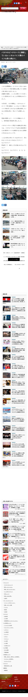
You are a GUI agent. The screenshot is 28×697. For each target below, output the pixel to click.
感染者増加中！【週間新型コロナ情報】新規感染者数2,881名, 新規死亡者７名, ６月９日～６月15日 (19, 253)
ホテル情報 (6, 650)
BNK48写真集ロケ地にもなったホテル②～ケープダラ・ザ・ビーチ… (18, 245)
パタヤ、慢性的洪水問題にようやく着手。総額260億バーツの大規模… (18, 223)
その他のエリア (7, 645)
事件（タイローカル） (21, 530)
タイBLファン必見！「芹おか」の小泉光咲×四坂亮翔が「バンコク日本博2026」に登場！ (18, 343)
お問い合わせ (17, 681)
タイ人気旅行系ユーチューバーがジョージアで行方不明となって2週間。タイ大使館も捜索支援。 (17, 528)
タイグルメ (6, 614)
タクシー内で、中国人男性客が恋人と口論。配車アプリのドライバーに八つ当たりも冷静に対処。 (14, 393)
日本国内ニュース (7, 654)
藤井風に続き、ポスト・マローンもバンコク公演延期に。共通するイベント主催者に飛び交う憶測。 (14, 384)
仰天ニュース (6, 593)
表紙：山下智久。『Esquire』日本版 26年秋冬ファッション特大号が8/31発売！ (18, 318)
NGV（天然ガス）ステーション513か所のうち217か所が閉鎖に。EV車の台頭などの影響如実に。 (8, 253)
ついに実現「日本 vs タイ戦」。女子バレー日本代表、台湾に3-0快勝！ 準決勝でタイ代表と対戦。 (14, 367)
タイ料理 (6, 618)
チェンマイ (6, 634)
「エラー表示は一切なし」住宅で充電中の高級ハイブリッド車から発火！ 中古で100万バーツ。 (17, 564)
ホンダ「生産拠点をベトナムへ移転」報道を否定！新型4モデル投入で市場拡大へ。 (17, 557)
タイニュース (6, 582)
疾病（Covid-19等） (8, 596)
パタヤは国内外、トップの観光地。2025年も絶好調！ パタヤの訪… (18, 238)
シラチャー (6, 629)
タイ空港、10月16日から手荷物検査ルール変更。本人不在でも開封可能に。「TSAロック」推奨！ (17, 549)
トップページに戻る (14, 259)
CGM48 (5, 611)
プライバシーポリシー (6, 679)
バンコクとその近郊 (8, 625)
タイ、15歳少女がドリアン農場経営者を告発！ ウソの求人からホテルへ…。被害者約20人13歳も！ (14, 310)
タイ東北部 (6, 632)
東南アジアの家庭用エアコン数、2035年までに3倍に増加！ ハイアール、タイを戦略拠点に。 (14, 420)
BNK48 (5, 609)
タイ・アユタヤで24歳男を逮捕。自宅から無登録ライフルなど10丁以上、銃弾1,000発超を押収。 (14, 358)
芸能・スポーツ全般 (8, 605)
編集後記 (5, 668)
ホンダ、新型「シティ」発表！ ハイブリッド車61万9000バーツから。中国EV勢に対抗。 (16, 521)
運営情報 (3, 681)
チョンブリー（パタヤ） (11, 62)
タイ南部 (6, 643)
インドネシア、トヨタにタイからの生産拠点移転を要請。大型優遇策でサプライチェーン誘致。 (17, 513)
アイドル (6, 607)
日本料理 (6, 616)
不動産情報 (6, 652)
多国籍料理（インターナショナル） (11, 620)
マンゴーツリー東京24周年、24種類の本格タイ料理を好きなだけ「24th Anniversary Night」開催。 (14, 402)
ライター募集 (4, 677)
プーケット (6, 638)
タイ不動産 (6, 647)
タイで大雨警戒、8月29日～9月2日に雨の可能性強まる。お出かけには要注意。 (18, 335)
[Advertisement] (14, 29)
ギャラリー (6, 663)
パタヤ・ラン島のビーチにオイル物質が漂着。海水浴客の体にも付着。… (18, 215)
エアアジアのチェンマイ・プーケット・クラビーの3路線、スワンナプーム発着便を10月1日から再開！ (14, 411)
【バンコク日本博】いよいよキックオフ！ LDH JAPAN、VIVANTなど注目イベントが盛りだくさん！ (14, 464)
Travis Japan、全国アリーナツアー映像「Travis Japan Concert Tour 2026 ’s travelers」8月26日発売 (14, 437)
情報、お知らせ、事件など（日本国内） (12, 656)
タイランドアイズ (7, 661)
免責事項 (16, 679)
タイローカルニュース (21, 516)
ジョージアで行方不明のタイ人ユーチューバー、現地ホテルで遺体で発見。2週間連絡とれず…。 (17, 535)
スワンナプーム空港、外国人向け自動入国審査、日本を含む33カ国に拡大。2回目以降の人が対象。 (17, 542)
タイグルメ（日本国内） (9, 659)
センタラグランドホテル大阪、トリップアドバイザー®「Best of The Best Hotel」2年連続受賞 (14, 446)
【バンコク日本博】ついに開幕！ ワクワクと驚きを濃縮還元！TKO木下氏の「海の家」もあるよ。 (14, 301)
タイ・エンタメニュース (8, 600)
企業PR (24, 523)
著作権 (15, 677)
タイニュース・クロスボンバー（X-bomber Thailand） (16, 691)
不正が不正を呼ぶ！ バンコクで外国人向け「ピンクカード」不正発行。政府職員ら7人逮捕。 (16, 506)
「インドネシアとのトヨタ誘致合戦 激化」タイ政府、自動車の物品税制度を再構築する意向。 (17, 571)
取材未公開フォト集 (8, 665)
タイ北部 (6, 641)
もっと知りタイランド (8, 591)
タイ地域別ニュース (7, 623)
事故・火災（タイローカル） (20, 566)
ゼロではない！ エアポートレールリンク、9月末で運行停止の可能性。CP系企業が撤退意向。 (18, 429)
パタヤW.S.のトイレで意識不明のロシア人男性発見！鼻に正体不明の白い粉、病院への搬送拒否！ (14, 326)
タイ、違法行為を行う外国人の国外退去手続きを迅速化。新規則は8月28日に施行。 (18, 350)
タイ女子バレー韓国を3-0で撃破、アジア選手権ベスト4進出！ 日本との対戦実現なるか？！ (13, 455)
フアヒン (6, 636)
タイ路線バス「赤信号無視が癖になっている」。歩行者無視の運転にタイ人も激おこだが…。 (18, 376)
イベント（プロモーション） (9, 602)
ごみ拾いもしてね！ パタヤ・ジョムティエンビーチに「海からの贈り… (18, 230)
